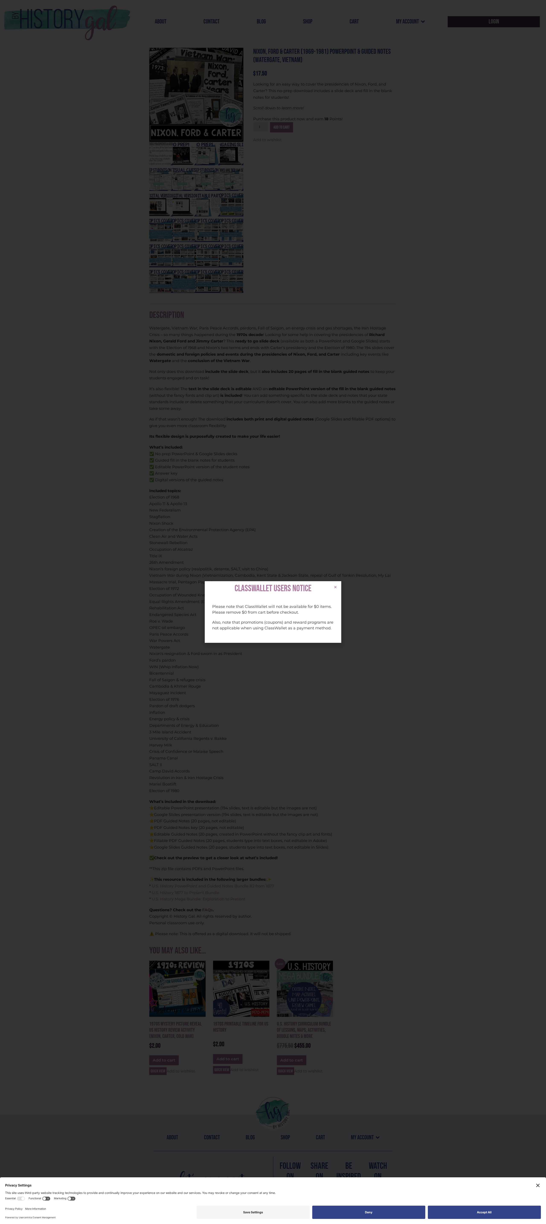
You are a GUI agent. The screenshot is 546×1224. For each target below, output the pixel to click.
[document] (273, 612)
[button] (335, 587)
